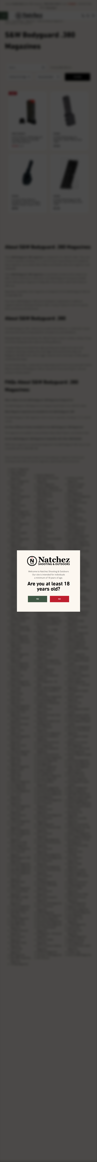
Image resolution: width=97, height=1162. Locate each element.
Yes (37, 599)
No (59, 599)
